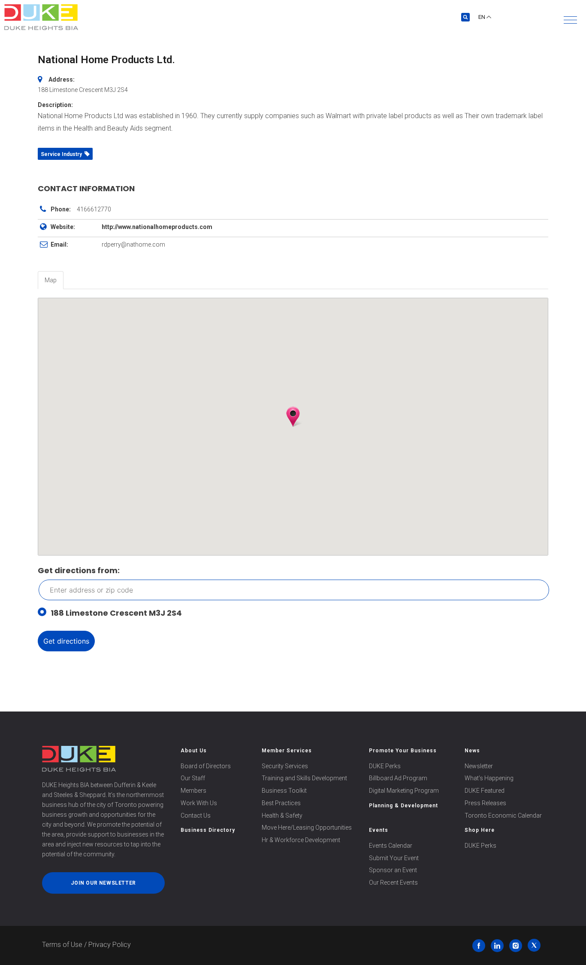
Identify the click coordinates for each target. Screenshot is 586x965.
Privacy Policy (109, 945)
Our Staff (193, 778)
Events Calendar (390, 845)
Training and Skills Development (304, 778)
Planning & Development (403, 806)
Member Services (287, 751)
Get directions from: (79, 570)
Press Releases (485, 803)
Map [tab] (51, 280)
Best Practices (281, 803)
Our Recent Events (393, 882)
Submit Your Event (394, 858)
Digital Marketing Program (404, 790)
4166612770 (94, 209)
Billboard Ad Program (398, 778)
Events (378, 830)
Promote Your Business (403, 751)
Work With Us (199, 803)
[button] (570, 20)
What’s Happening (489, 778)
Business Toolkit (284, 790)
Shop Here (480, 830)
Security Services (285, 766)
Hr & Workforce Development (301, 840)
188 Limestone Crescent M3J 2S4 (116, 613)
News (472, 751)
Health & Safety (282, 815)
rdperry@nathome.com (133, 244)
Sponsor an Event (393, 870)
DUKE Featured (484, 790)
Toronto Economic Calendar (503, 815)
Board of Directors (206, 766)
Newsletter (479, 766)
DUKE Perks (385, 766)
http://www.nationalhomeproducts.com (157, 226)
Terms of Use (62, 945)
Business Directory (208, 830)
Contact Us (196, 815)
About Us (194, 751)
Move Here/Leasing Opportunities (307, 827)
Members (193, 790)
